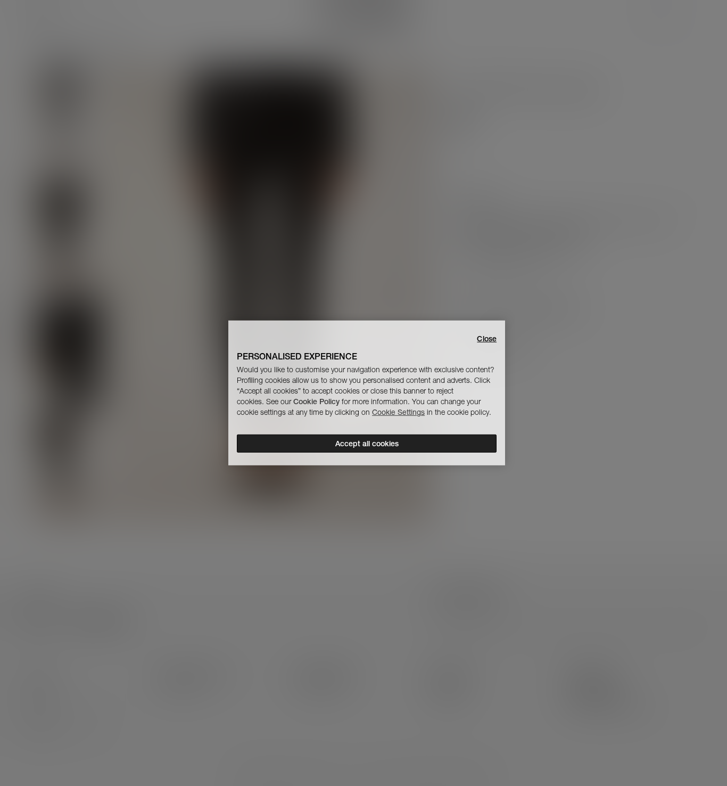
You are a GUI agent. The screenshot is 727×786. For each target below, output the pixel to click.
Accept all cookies (367, 443)
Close (487, 338)
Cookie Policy (316, 401)
